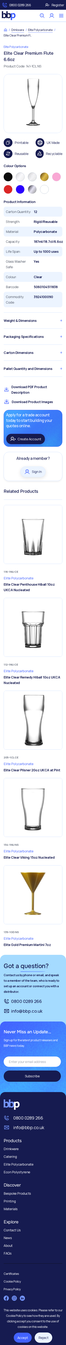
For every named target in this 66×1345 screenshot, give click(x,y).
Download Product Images (32, 402)
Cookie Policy (15, 1316)
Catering (10, 1156)
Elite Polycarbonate (40, 30)
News (8, 1238)
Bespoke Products (17, 1193)
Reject (43, 1337)
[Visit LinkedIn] (22, 1298)
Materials (11, 1209)
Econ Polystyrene (17, 1172)
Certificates (11, 1274)
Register (58, 5)
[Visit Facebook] (6, 1298)
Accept (22, 1337)
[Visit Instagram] (14, 1298)
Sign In (37, 471)
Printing (10, 1201)
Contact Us (12, 1230)
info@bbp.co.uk (27, 1011)
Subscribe (32, 1076)
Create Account (29, 439)
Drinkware (17, 30)
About (8, 1245)
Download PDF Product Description (29, 390)
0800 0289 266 (20, 5)
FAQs (7, 1253)
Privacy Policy (12, 1289)
